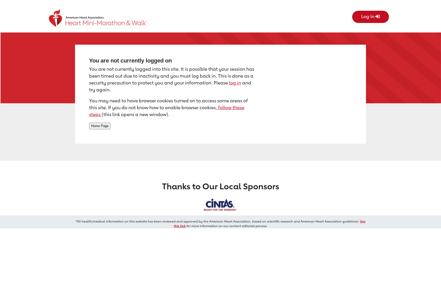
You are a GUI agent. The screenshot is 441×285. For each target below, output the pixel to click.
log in (235, 82)
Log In (368, 16)
